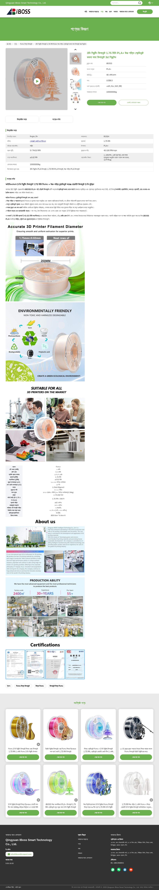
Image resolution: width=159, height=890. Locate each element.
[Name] (139, 3)
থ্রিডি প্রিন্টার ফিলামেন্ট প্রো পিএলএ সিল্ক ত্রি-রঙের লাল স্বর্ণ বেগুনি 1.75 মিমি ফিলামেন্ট (60, 750)
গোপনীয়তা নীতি (10, 887)
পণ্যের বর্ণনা (56, 119)
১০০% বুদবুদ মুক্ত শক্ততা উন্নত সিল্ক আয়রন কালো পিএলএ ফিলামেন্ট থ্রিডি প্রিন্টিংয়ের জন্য (136, 750)
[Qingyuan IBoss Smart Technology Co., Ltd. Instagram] (125, 869)
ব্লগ (110, 12)
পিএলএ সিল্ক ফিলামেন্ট (26, 44)
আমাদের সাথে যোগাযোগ (127, 12)
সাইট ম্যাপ (18, 887)
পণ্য (102, 12)
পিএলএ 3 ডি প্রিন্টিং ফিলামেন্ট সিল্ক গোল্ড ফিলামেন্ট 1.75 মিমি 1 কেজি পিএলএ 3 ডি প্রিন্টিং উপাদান (23, 750)
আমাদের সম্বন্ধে (94, 12)
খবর (106, 12)
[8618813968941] (113, 869)
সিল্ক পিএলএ (40, 686)
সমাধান (116, 12)
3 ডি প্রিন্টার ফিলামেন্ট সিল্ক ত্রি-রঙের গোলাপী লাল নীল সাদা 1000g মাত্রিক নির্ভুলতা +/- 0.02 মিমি (23, 805)
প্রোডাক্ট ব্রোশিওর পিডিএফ (38, 141)
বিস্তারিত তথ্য (22, 119)
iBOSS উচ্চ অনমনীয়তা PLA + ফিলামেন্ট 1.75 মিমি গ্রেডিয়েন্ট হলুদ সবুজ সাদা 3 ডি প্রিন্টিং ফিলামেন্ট (60, 805)
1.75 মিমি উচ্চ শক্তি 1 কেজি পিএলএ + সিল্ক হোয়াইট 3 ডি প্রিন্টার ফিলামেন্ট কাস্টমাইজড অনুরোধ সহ (136, 806)
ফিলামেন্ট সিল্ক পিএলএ (56, 686)
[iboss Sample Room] (37, 79)
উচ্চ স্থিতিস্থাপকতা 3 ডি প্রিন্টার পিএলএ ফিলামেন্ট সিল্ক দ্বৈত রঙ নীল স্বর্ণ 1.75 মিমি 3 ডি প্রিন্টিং (98, 805)
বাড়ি (86, 12)
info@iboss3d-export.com (21, 854)
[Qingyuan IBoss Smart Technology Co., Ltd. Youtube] (131, 869)
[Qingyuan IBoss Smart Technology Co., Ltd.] (18, 11)
